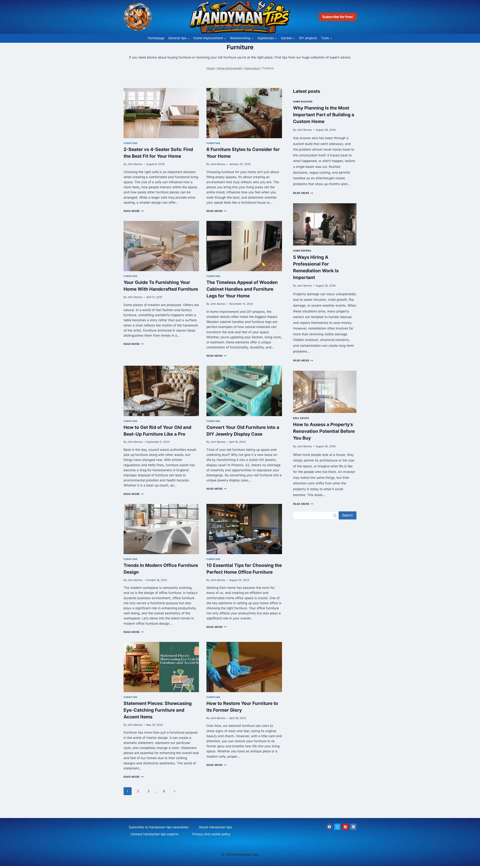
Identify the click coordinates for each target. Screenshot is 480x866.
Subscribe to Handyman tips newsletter (159, 827)
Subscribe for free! (337, 17)
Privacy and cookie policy (211, 834)
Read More (134, 210)
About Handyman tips (215, 827)
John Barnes (134, 164)
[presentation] (161, 113)
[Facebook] (329, 827)
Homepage (156, 38)
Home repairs (302, 250)
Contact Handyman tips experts (154, 834)
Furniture (130, 143)
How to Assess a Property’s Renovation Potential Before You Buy (324, 431)
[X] (337, 827)
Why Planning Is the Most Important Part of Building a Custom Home (323, 114)
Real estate (301, 418)
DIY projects (308, 38)
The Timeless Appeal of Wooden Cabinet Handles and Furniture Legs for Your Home (242, 289)
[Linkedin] (353, 827)
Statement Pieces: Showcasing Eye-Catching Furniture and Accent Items (158, 710)
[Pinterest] (345, 827)
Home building (303, 101)
